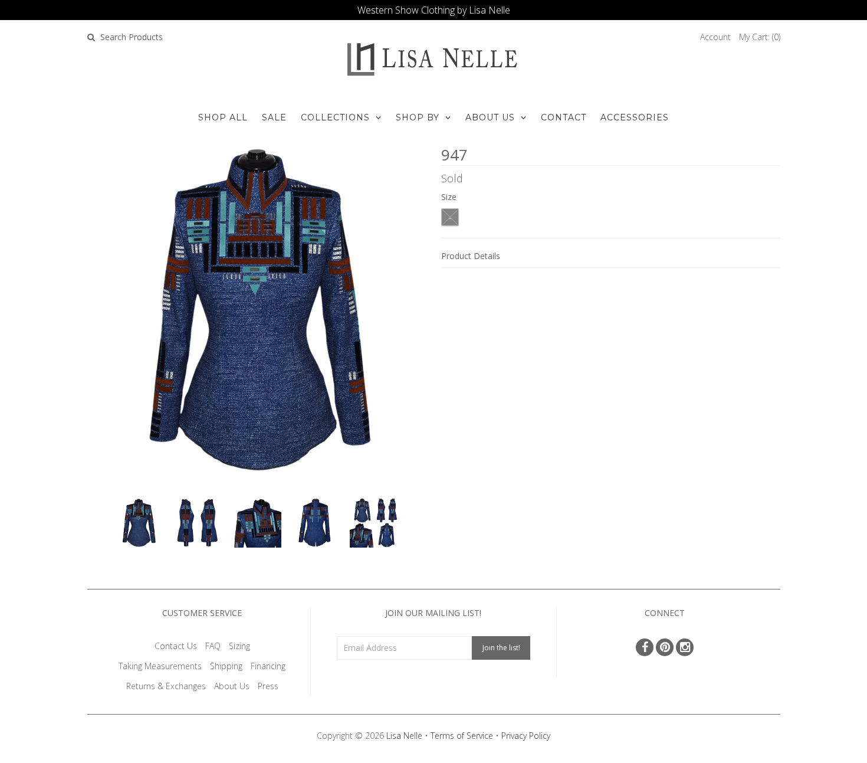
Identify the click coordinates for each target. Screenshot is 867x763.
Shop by (417, 117)
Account (715, 36)
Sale (274, 117)
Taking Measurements (160, 666)
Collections (335, 117)
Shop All (223, 117)
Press (268, 686)
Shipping (226, 666)
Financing (268, 666)
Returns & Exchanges (166, 686)
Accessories (634, 117)
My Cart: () (759, 36)
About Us (490, 117)
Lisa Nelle (404, 735)
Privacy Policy (525, 735)
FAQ (213, 645)
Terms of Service (462, 735)
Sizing (239, 645)
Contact (563, 117)
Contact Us (176, 645)
